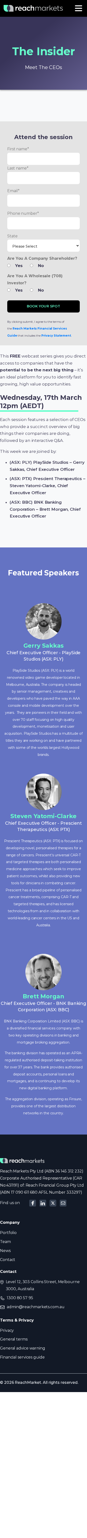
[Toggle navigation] (78, 8)
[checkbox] (43, 265)
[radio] (17, 266)
